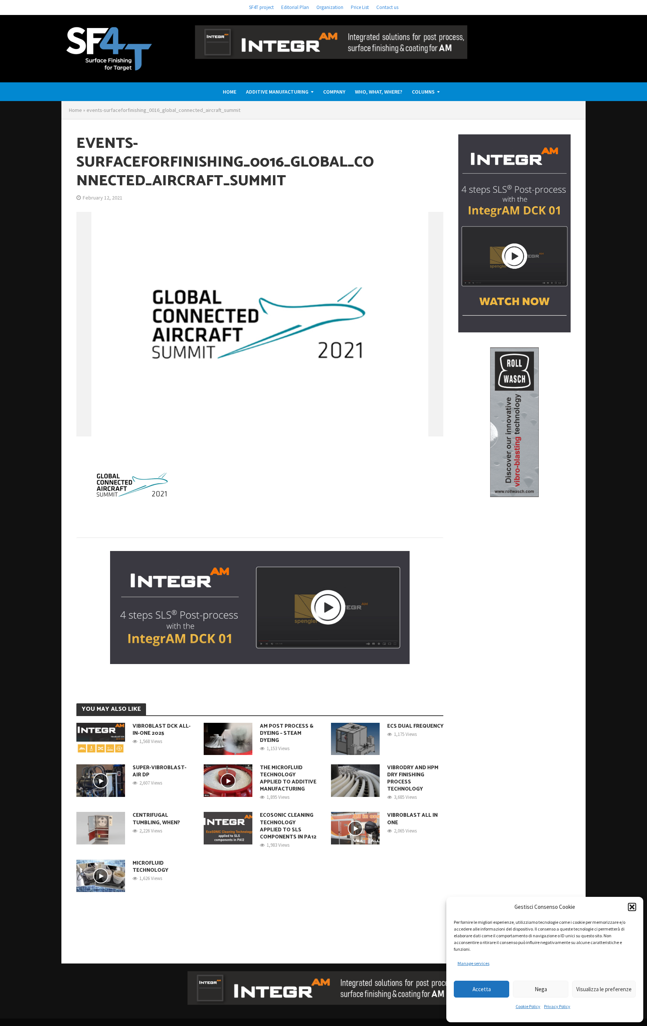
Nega (541, 989)
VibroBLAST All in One (412, 819)
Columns (423, 91)
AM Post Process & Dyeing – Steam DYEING (286, 733)
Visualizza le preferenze (604, 989)
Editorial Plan (295, 7)
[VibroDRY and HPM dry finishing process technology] (355, 780)
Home (229, 91)
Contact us (387, 7)
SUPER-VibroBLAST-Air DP (159, 771)
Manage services (473, 963)
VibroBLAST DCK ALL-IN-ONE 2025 (162, 730)
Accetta (482, 989)
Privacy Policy (557, 1006)
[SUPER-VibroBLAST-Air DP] (100, 780)
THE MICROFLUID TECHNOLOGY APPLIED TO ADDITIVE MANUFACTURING (288, 778)
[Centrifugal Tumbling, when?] (100, 827)
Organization (329, 7)
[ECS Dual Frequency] (355, 738)
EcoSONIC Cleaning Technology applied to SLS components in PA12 (288, 826)
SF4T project (261, 7)
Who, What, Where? (378, 91)
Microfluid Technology (150, 867)
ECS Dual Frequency (415, 726)
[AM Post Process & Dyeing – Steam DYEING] (228, 738)
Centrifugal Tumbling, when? (156, 819)
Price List (360, 7)
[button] (632, 907)
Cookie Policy (528, 1006)
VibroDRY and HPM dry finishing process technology (412, 778)
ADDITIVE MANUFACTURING (277, 91)
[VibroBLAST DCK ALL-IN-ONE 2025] (100, 738)
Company (334, 91)
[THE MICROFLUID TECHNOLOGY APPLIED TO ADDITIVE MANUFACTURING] (228, 780)
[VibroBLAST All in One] (355, 827)
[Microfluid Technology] (100, 875)
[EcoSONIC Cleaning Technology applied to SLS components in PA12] (228, 827)
